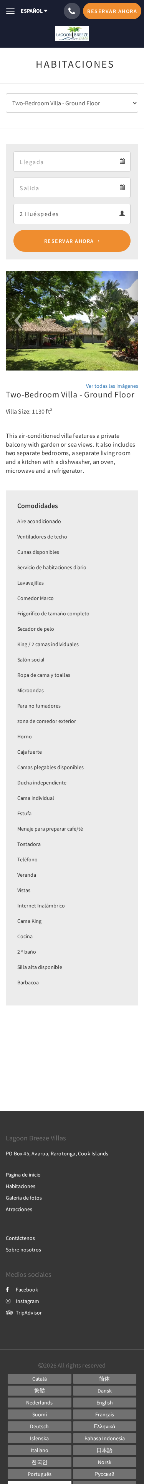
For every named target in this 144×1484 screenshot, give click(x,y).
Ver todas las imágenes (112, 385)
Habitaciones (20, 1186)
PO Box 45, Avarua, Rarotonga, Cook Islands (57, 1153)
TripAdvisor (29, 1312)
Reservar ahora (69, 241)
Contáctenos (20, 1238)
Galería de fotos (24, 1197)
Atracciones (19, 1209)
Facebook (27, 1289)
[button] (16, 321)
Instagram (27, 1301)
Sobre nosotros (23, 1249)
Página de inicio (23, 1174)
